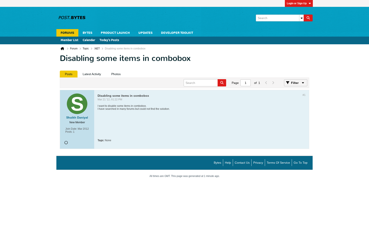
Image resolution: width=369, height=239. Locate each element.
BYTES (87, 33)
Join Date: (71, 128)
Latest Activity (92, 74)
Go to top (301, 162)
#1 (304, 95)
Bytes (217, 162)
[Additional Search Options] (301, 18)
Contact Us (242, 162)
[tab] (69, 74)
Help (228, 162)
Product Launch (115, 33)
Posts (68, 74)
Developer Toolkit (177, 33)
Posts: (68, 131)
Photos (116, 74)
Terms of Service (278, 162)
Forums (67, 33)
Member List (69, 40)
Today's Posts (109, 40)
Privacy (258, 162)
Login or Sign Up (297, 3)
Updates (145, 33)
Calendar (89, 40)
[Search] (308, 18)
